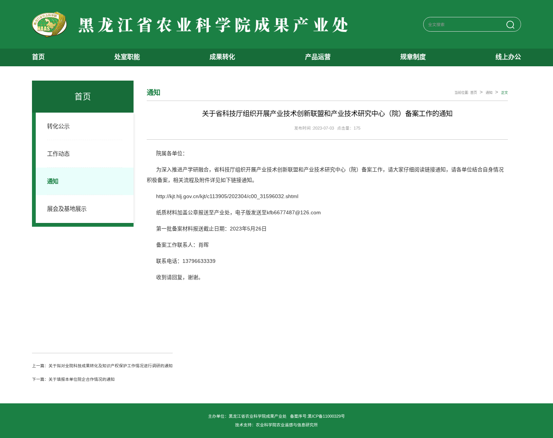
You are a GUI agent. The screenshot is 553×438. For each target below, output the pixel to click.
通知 (52, 181)
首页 (473, 93)
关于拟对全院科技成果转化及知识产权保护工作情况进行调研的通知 (111, 365)
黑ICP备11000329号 (326, 416)
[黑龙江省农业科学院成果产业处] (192, 24)
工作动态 (58, 154)
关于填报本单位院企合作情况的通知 (82, 379)
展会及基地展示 (67, 209)
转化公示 (58, 126)
